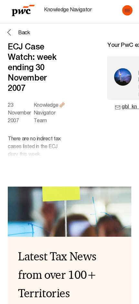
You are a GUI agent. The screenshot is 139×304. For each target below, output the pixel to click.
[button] (127, 10)
